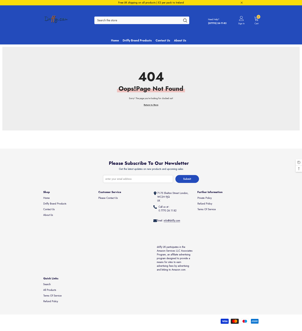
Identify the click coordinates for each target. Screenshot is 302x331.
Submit (187, 179)
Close (241, 2)
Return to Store (151, 105)
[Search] (141, 20)
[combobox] (137, 20)
